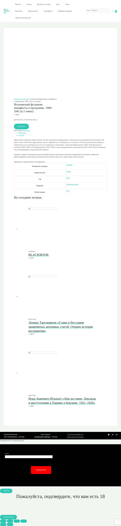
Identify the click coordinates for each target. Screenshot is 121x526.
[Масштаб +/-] (23, 521)
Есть (68, 191)
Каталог (18, 4)
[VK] (112, 434)
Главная (17, 99)
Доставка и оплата (44, 4)
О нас (67, 4)
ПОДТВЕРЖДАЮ (8, 517)
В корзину (21, 126)
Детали (21, 135)
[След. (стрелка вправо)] (10, 524)
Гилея (68, 171)
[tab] (62, 133)
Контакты (18, 11)
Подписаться (41, 470)
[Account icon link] (116, 11)
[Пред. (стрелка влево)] (3, 524)
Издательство (33, 11)
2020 (68, 178)
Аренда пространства (23, 18)
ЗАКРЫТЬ (6, 491)
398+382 (69, 165)
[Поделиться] (10, 521)
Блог (58, 4)
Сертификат (47, 11)
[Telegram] (108, 434)
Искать (89, 10)
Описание (22, 133)
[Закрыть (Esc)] (3, 521)
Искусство (25, 99)
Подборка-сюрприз (65, 11)
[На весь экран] (17, 521)
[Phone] (116, 434)
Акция (29, 4)
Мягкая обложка (72, 184)
